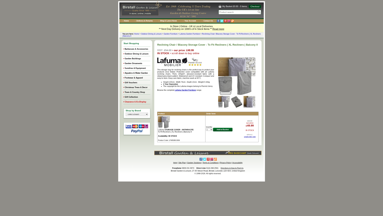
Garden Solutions (194, 163)
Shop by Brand (133, 110)
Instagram (229, 21)
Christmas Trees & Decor (136, 87)
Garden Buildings (133, 58)
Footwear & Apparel (134, 78)
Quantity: (209, 127)
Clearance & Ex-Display (135, 102)
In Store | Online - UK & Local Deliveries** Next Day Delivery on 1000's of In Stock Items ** (191, 27)
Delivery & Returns (144, 21)
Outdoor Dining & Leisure (151, 34)
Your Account (190, 21)
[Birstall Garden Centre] (141, 9)
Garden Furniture (171, 34)
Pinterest (225, 21)
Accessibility (237, 163)
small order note (250, 137)
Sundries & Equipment (135, 68)
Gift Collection (131, 97)
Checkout (254, 6)
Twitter (221, 21)
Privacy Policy (225, 163)
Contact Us (208, 21)
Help (175, 163)
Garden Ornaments (133, 63)
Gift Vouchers (131, 82)
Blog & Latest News (168, 21)
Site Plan (182, 163)
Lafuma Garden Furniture (190, 34)
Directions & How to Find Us (232, 168)
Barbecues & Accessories (136, 49)
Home (126, 21)
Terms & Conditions (211, 163)
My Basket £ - (234, 6)
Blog (232, 21)
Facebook (218, 21)
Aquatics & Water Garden (136, 73)
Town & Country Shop (135, 92)
